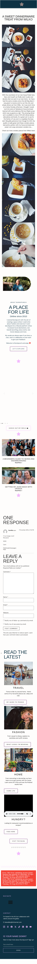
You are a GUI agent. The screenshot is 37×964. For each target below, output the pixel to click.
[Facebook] (12, 927)
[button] (22, 4)
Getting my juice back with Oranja (18, 488)
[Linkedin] (23, 927)
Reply (4, 549)
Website (5, 612)
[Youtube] (30, 927)
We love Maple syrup (28, 111)
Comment (7, 571)
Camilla (10, 530)
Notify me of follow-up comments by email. (19, 620)
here (33, 131)
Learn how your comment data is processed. (18, 634)
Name (5, 597)
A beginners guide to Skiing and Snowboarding (18, 460)
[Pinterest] (27, 927)
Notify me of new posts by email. (15, 624)
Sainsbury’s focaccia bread (24, 109)
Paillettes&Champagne (9, 548)
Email (5, 605)
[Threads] (8, 927)
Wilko (19, 105)
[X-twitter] (15, 927)
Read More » (18, 462)
